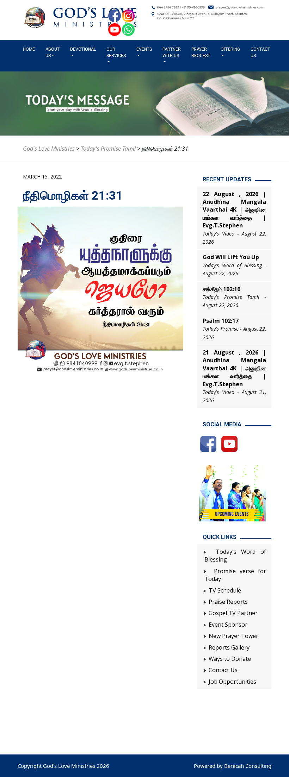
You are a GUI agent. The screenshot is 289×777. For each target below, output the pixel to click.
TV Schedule (225, 590)
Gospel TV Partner (233, 613)
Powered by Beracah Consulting (232, 765)
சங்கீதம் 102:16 (221, 289)
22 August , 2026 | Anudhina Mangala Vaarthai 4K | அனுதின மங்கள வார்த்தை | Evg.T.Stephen (234, 210)
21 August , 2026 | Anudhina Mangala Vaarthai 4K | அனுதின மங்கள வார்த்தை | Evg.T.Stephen (234, 368)
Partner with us (171, 52)
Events (144, 49)
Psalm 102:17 (221, 321)
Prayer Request (200, 52)
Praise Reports (228, 602)
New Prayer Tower (233, 636)
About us (52, 52)
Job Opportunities (232, 681)
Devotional (83, 49)
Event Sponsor (228, 624)
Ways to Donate (230, 659)
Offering (230, 49)
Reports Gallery (229, 647)
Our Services (116, 52)
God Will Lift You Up (231, 257)
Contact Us (260, 52)
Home (30, 49)
